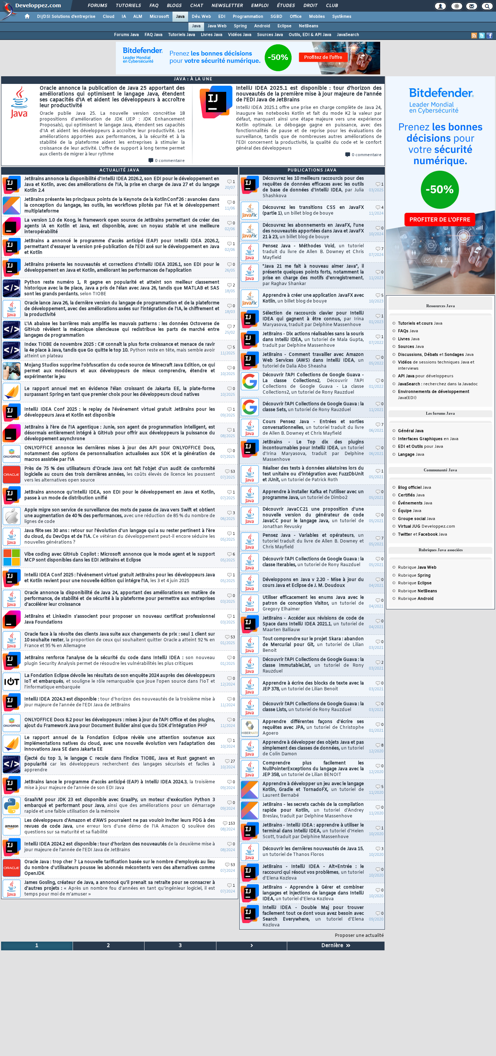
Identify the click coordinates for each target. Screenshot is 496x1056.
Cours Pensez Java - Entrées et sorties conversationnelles (313, 427)
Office (296, 16)
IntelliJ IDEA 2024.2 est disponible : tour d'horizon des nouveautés (119, 847)
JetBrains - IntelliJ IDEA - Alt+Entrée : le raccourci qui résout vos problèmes (313, 872)
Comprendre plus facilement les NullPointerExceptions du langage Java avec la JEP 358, (313, 769)
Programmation (248, 16)
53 (233, 472)
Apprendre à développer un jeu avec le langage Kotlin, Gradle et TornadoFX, (313, 790)
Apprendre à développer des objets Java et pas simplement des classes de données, (313, 748)
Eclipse (284, 26)
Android (262, 26)
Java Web (217, 26)
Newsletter (227, 6)
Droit (310, 6)
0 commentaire (170, 160)
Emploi (259, 6)
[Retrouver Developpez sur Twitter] (482, 35)
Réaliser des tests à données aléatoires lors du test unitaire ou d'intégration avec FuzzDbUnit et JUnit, (313, 474)
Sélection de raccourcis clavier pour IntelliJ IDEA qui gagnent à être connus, (313, 319)
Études (285, 6)
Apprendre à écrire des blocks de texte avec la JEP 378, (313, 686)
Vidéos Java (239, 34)
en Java (428, 439)
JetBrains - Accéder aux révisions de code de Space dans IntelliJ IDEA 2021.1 (313, 624)
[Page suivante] (252, 946)
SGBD (276, 16)
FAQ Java (153, 34)
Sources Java (270, 34)
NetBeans (308, 26)
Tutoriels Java (181, 34)
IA (124, 16)
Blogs (174, 6)
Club (331, 6)
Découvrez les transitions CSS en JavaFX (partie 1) (313, 210)
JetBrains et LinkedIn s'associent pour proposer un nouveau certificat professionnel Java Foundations (119, 619)
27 (233, 761)
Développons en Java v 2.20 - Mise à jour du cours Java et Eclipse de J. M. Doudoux (313, 583)
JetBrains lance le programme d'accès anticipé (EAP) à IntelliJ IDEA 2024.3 (119, 785)
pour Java (420, 446)
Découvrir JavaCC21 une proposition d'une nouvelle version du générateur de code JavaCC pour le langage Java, (313, 518)
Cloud (108, 16)
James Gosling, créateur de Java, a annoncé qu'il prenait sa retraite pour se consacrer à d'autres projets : (119, 888)
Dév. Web (201, 16)
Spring (240, 26)
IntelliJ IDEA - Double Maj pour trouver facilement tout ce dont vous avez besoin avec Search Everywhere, (313, 916)
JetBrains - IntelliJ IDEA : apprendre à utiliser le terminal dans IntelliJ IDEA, (313, 831)
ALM (137, 16)
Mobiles (317, 16)
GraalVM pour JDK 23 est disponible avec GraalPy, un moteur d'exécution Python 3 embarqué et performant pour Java (119, 806)
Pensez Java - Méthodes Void (313, 252)
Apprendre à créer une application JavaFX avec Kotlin (313, 298)
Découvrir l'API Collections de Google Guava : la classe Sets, (313, 407)
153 (231, 823)
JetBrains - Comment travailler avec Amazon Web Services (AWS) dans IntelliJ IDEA (313, 360)
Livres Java (211, 34)
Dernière (333, 945)
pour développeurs (426, 376)
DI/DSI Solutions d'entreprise (66, 16)
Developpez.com (426, 526)
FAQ (154, 6)
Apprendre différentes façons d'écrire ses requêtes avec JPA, (313, 727)
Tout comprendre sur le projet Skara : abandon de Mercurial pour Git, (313, 645)
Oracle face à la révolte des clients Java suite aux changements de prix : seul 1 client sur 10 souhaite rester (119, 640)
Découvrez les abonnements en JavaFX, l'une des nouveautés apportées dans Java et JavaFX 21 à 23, (313, 231)
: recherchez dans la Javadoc (438, 384)
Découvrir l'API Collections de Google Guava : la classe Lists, (313, 707)
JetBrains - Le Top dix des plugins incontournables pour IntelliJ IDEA (313, 451)
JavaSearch (348, 34)
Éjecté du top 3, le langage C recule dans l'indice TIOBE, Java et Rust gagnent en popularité (119, 764)
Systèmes (341, 16)
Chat (196, 6)
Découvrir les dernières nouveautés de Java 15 (313, 852)
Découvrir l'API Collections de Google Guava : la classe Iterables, (313, 562)
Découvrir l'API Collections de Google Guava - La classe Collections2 (313, 383)
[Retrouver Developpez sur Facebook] (489, 35)
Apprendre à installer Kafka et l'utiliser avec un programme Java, (313, 495)
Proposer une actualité (359, 936)
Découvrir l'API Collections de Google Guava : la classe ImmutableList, (313, 665)
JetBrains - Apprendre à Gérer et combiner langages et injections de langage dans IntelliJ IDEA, (313, 893)
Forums (97, 6)
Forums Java (126, 34)
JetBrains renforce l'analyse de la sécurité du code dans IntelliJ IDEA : (119, 661)
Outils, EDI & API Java (310, 34)
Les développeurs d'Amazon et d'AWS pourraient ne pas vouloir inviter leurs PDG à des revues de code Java (119, 826)
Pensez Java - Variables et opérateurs (313, 541)
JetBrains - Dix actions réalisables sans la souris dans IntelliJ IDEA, (313, 340)
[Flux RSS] (474, 35)
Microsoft (159, 16)
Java (180, 16)
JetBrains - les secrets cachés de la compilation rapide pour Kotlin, (313, 810)
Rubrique (417, 567)
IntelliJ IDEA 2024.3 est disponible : (119, 702)
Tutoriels (128, 6)
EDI (221, 16)
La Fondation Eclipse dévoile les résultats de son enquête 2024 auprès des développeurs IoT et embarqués (119, 681)
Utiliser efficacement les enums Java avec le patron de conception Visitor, (313, 603)
